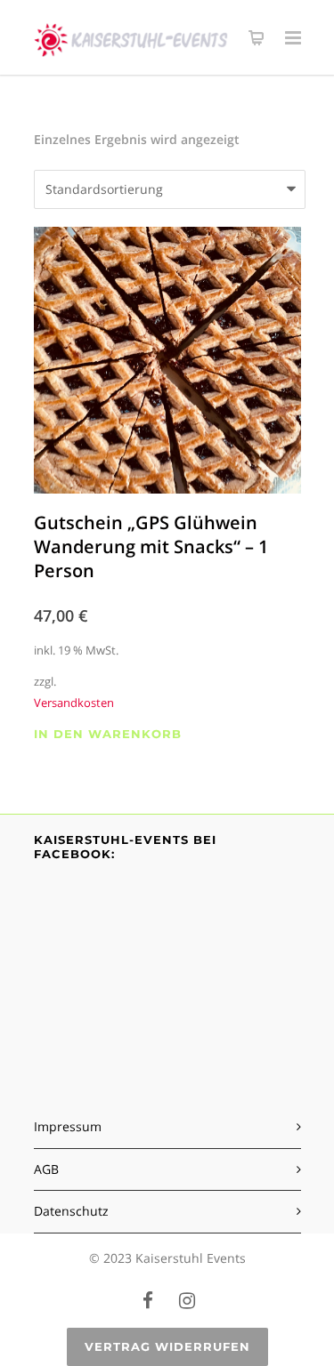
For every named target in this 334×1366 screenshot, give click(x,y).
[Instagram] (187, 1300)
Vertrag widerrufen (167, 1346)
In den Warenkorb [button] (108, 734)
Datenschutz (71, 1210)
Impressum (68, 1126)
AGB (46, 1169)
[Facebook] (148, 1300)
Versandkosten (74, 703)
